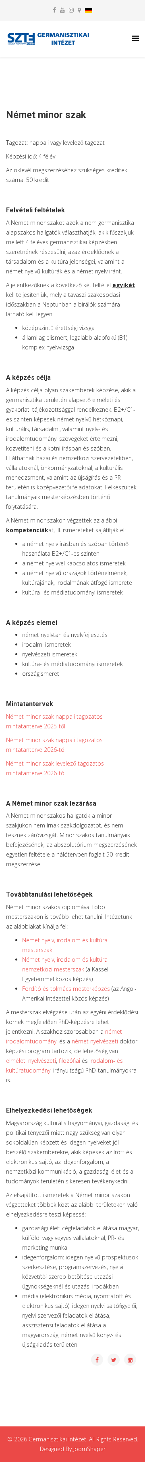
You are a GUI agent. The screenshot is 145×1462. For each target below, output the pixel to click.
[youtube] (62, 10)
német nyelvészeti (96, 1041)
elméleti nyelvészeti (31, 1060)
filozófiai (69, 1060)
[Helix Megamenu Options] (135, 38)
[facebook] (54, 10)
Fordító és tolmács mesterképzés (66, 988)
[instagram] (71, 10)
